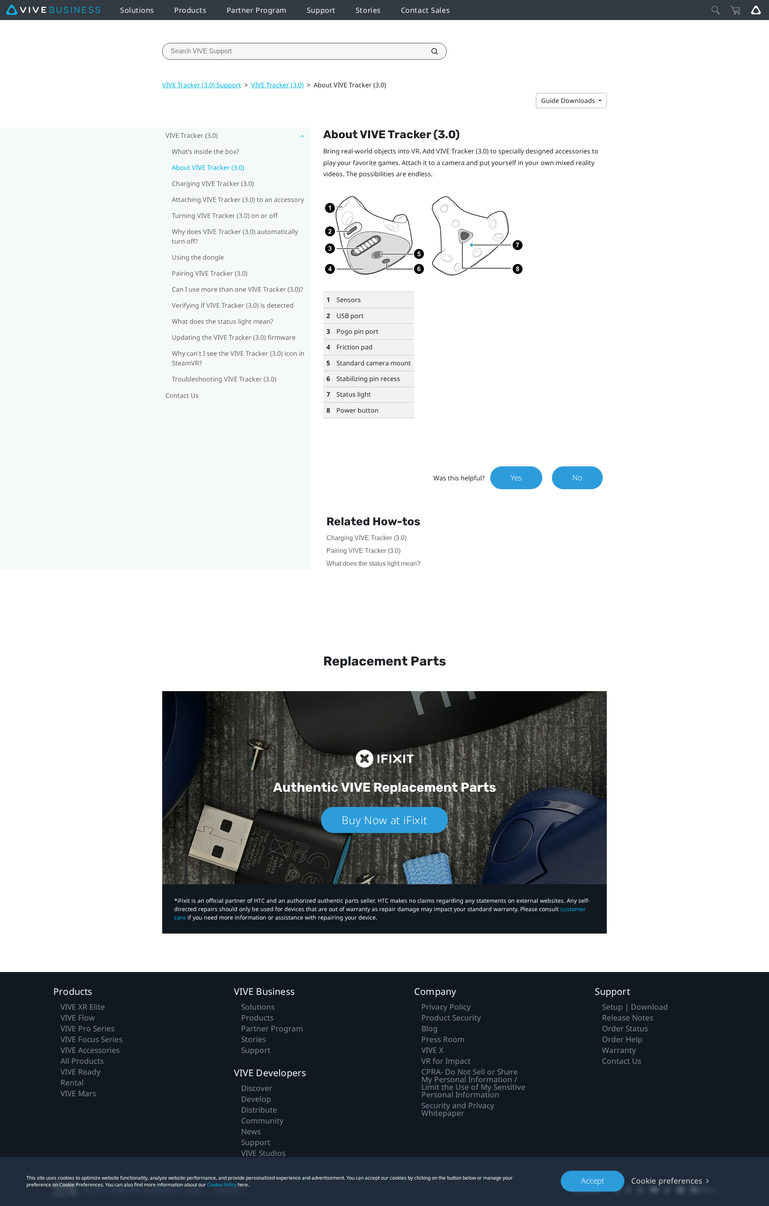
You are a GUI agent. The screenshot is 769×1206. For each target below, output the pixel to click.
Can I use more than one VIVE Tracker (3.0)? (237, 289)
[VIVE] (53, 10)
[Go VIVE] (756, 10)
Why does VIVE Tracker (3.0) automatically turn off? (235, 236)
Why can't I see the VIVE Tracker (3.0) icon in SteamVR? (238, 358)
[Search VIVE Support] (430, 51)
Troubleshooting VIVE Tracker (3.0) (224, 379)
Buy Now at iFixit (384, 820)
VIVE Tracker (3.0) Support (201, 85)
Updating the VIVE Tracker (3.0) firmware (234, 337)
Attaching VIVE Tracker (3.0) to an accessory (238, 199)
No (577, 477)
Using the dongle (198, 257)
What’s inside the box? (205, 151)
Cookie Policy (221, 1184)
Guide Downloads (569, 100)
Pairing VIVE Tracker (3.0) (210, 273)
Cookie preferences (666, 1181)
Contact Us (182, 395)
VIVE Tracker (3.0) (277, 85)
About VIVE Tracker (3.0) (208, 167)
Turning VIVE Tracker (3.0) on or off (225, 215)
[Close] (716, 10)
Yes (516, 477)
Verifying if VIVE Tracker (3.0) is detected (233, 305)
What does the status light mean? (222, 321)
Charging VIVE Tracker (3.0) (213, 183)
